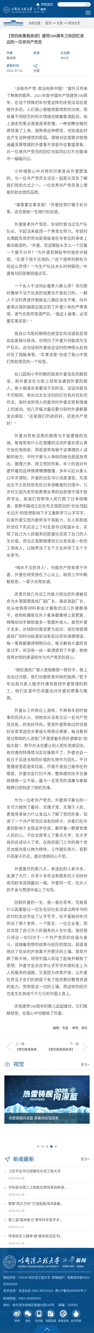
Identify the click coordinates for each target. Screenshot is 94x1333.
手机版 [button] (39, 1320)
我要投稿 (50, 1320)
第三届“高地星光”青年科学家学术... (35, 1220)
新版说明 (63, 1320)
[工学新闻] (24, 9)
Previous (9, 1111)
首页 (48, 23)
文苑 (60, 23)
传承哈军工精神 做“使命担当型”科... (35, 1236)
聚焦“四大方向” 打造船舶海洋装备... (35, 1204)
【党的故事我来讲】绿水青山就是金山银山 (44, 1049)
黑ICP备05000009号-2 (70, 1290)
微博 (17, 1320)
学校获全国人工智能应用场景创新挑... (37, 1187)
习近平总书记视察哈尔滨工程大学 (34, 1171)
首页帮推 (76, 1320)
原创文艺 (74, 23)
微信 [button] (28, 1320)
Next (84, 1111)
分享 (36, 70)
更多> (85, 1064)
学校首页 (47, 4)
